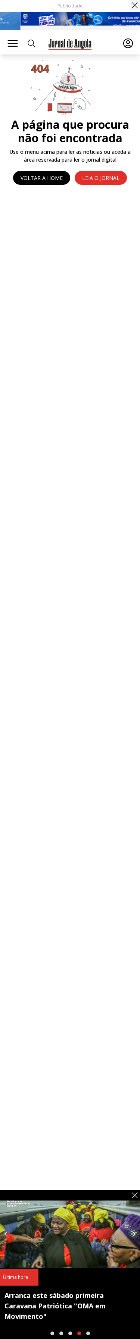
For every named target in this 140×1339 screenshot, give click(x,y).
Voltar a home (42, 177)
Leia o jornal (100, 177)
